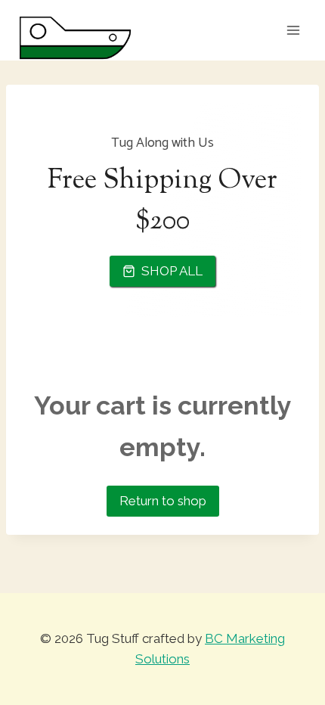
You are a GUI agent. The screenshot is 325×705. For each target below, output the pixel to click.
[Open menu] (293, 30)
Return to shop (162, 500)
